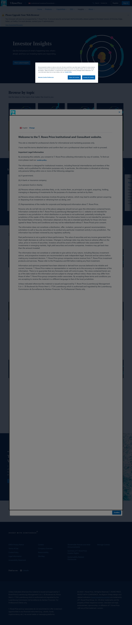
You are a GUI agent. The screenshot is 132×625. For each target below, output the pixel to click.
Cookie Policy (68, 72)
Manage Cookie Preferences (46, 77)
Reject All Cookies (74, 77)
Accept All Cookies (88, 77)
